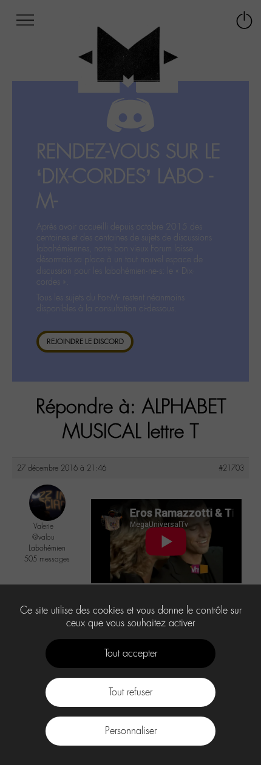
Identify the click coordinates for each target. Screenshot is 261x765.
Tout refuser (130, 692)
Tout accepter (130, 653)
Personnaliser (131, 730)
